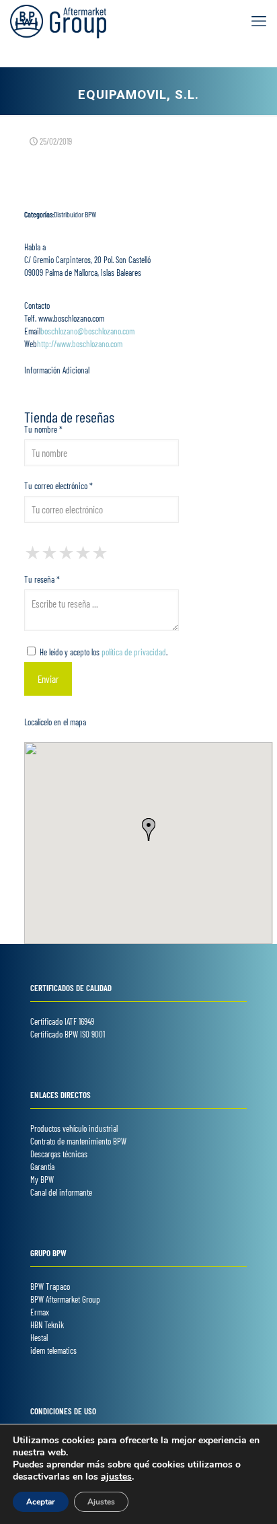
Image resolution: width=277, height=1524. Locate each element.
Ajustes (101, 1501)
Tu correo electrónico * (58, 485)
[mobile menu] (258, 20)
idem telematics (53, 1350)
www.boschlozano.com (70, 318)
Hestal (39, 1337)
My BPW (42, 1179)
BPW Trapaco (50, 1286)
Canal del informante (61, 1192)
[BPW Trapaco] (58, 20)
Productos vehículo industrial (74, 1128)
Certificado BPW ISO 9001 (67, 1034)
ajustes (116, 1477)
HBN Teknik (47, 1324)
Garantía (42, 1166)
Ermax (39, 1312)
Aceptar (40, 1501)
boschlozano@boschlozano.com (87, 331)
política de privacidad (134, 652)
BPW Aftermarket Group (65, 1299)
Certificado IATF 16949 (62, 1021)
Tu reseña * (42, 579)
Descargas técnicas (58, 1154)
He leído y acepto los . (102, 652)
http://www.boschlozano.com (79, 343)
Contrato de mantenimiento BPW (78, 1141)
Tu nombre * (43, 429)
